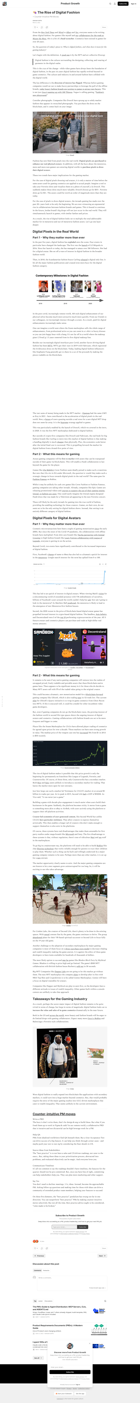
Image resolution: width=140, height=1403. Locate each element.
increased (84, 732)
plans (75, 974)
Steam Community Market (72, 768)
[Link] (29, 231)
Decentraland (89, 667)
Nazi (93, 837)
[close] (89, 1343)
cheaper (60, 442)
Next (101, 1256)
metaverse (42, 557)
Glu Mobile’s (48, 470)
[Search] (110, 4)
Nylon (72, 1089)
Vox (76, 32)
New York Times (47, 32)
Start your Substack (65, 1394)
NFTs (50, 345)
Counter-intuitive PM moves (54, 1114)
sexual (47, 934)
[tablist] (41, 1270)
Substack (60, 1399)
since (96, 528)
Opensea (86, 413)
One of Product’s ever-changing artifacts (47, 1331)
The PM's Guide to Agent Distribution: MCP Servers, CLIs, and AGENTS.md (59, 1308)
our (76, 35)
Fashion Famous (40, 479)
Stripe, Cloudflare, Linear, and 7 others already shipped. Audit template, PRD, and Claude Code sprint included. (60, 1313)
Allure (68, 32)
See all (36, 1358)
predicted (72, 603)
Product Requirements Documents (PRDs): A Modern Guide (58, 1326)
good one (66, 55)
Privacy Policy (85, 1379)
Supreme (64, 422)
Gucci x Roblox (94, 1018)
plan (34, 700)
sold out (79, 966)
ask (89, 599)
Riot (39, 782)
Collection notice (83, 1388)
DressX (72, 155)
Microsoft (70, 834)
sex (100, 837)
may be (65, 960)
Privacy (69, 1388)
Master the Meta (39, 38)
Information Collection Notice (69, 1379)
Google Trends (72, 588)
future (48, 419)
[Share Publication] (115, 4)
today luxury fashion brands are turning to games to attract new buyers (70, 89)
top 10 (63, 617)
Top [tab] (35, 1301)
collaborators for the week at (91, 35)
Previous (40, 1256)
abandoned (37, 937)
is (45, 337)
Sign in (133, 4)
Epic (47, 782)
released (84, 259)
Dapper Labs (60, 971)
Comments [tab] (37, 1270)
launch (85, 245)
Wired (61, 32)
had (84, 794)
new (39, 858)
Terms (75, 1388)
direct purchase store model (77, 948)
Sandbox (73, 667)
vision (101, 593)
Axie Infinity (101, 614)
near (79, 697)
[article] (70, 1313)
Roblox (100, 845)
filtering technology (45, 848)
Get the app (80, 1394)
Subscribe (123, 4)
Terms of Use (80, 1377)
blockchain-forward (94, 694)
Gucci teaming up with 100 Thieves (57, 92)
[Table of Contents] (2, 701)
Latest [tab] (40, 1301)
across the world (57, 1015)
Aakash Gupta (37, 20)
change (51, 554)
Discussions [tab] (48, 1301)
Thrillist (68, 925)
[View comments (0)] (42, 27)
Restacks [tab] (46, 1270)
